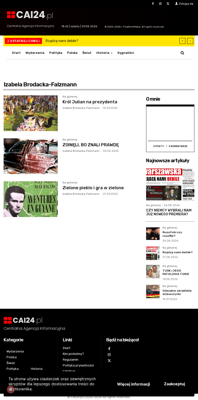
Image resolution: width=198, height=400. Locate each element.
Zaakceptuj (174, 383)
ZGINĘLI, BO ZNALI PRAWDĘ (91, 144)
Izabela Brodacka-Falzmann (81, 108)
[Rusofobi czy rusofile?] (153, 233)
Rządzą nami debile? (62, 41)
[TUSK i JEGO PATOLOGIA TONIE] (153, 271)
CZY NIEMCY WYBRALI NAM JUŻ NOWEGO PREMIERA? (169, 212)
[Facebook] (152, 3)
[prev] (182, 41)
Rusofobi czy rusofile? (172, 234)
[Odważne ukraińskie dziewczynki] (153, 291)
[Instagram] (160, 3)
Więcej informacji (133, 384)
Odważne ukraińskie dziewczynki (177, 292)
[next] (190, 41)
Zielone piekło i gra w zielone (93, 187)
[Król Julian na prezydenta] (31, 113)
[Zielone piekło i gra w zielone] (31, 199)
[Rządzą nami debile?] (153, 253)
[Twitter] (168, 3)
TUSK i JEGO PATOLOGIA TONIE (176, 272)
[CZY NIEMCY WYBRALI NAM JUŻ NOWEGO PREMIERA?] (170, 184)
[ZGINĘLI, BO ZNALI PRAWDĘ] (31, 156)
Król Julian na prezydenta (90, 102)
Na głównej (70, 96)
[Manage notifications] (10, 389)
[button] (182, 53)
